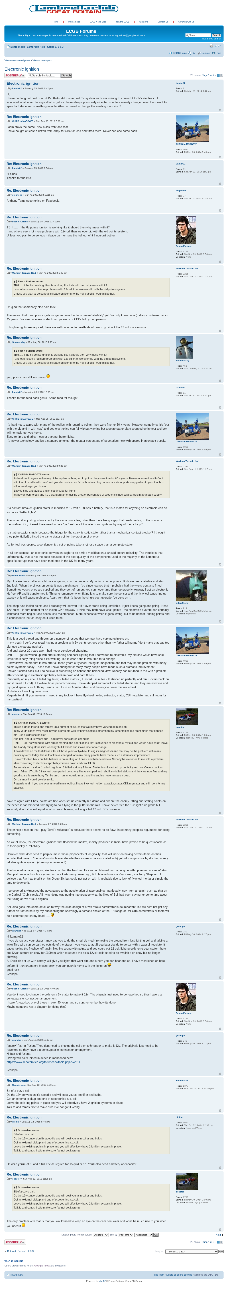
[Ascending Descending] (146, 1234)
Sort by (114, 1234)
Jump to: (159, 1251)
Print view (211, 46)
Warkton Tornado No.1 (24, 273)
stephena (17, 195)
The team (159, 1274)
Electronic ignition (21, 69)
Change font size (218, 46)
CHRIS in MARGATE (22, 121)
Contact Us (163, 22)
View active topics (42, 60)
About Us (144, 22)
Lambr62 (17, 88)
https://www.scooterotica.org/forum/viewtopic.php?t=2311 (43, 1062)
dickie (15, 1121)
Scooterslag (18, 342)
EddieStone (18, 575)
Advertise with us (186, 22)
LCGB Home (180, 53)
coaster (16, 714)
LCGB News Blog (98, 22)
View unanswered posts (17, 60)
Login (218, 53)
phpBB (102, 1281)
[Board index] (7, 26)
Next (218, 1234)
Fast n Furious (20, 221)
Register (206, 53)
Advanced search (211, 38)
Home (55, 22)
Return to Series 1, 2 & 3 (20, 1251)
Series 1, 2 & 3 (55, 46)
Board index (17, 46)
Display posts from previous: (77, 1234)
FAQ (194, 53)
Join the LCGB (123, 22)
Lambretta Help (36, 46)
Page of (208, 75)
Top (220, 110)
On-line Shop (74, 22)
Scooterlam (18, 1085)
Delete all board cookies (179, 1274)
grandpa (16, 931)
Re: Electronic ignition (24, 117)
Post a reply (10, 74)
